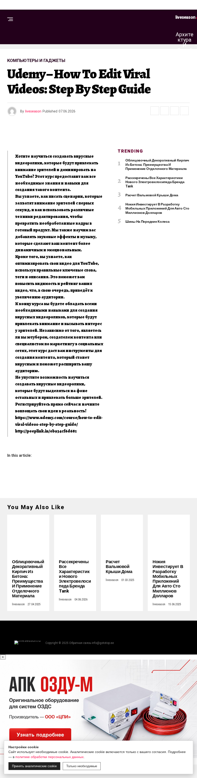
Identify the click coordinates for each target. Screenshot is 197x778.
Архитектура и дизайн (184, 45)
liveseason (33, 111)
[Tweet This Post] (164, 110)
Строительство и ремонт (185, 86)
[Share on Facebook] (154, 110)
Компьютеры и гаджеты (185, 127)
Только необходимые (81, 766)
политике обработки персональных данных (49, 757)
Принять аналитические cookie (34, 766)
